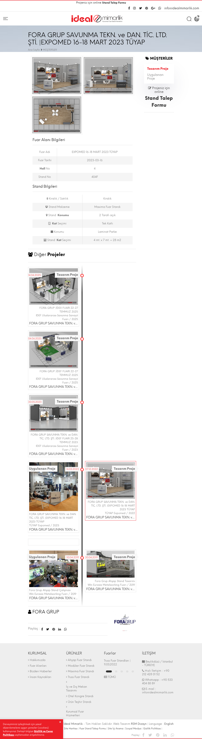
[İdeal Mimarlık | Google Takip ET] (153, 8)
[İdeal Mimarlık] (96, 18)
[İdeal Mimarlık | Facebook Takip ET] (130, 8)
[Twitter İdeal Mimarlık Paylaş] (48, 629)
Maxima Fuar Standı (81, 671)
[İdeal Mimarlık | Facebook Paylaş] (143, 735)
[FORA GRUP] (124, 620)
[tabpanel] (120, 662)
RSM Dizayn (139, 724)
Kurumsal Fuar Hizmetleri (75, 713)
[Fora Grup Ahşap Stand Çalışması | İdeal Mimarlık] (53, 568)
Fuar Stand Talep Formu (92, 728)
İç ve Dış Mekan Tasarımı (76, 688)
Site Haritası (71, 728)
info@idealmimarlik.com (181, 8)
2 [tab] (116, 671)
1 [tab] (109, 671)
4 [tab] (127, 671)
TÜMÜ (111, 677)
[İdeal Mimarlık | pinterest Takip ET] (147, 8)
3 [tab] (122, 671)
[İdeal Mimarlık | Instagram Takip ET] (134, 8)
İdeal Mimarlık (73, 724)
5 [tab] (133, 671)
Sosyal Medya (133, 728)
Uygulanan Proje (155, 76)
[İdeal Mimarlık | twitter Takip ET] (140, 8)
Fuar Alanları (38, 665)
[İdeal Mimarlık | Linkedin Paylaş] (165, 735)
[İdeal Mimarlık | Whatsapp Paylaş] (65, 629)
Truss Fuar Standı (78, 677)
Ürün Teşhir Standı (79, 702)
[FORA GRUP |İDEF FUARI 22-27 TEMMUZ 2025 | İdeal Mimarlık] (53, 349)
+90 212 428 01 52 (155, 672)
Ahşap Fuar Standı (80, 660)
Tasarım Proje (157, 69)
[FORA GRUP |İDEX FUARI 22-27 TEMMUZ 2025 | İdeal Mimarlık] (53, 286)
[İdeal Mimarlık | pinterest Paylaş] (157, 735)
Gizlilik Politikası (152, 728)
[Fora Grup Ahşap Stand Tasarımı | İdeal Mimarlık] (110, 564)
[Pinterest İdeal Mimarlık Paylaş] (54, 629)
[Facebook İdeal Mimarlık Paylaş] (42, 629)
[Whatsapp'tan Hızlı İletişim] (160, 8)
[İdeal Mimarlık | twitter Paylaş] (150, 735)
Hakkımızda (37, 660)
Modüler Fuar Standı (81, 665)
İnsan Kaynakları (40, 677)
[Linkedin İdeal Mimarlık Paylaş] (60, 629)
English (169, 724)
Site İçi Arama (115, 728)
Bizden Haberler (41, 671)
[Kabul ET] (60, 722)
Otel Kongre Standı (81, 696)
